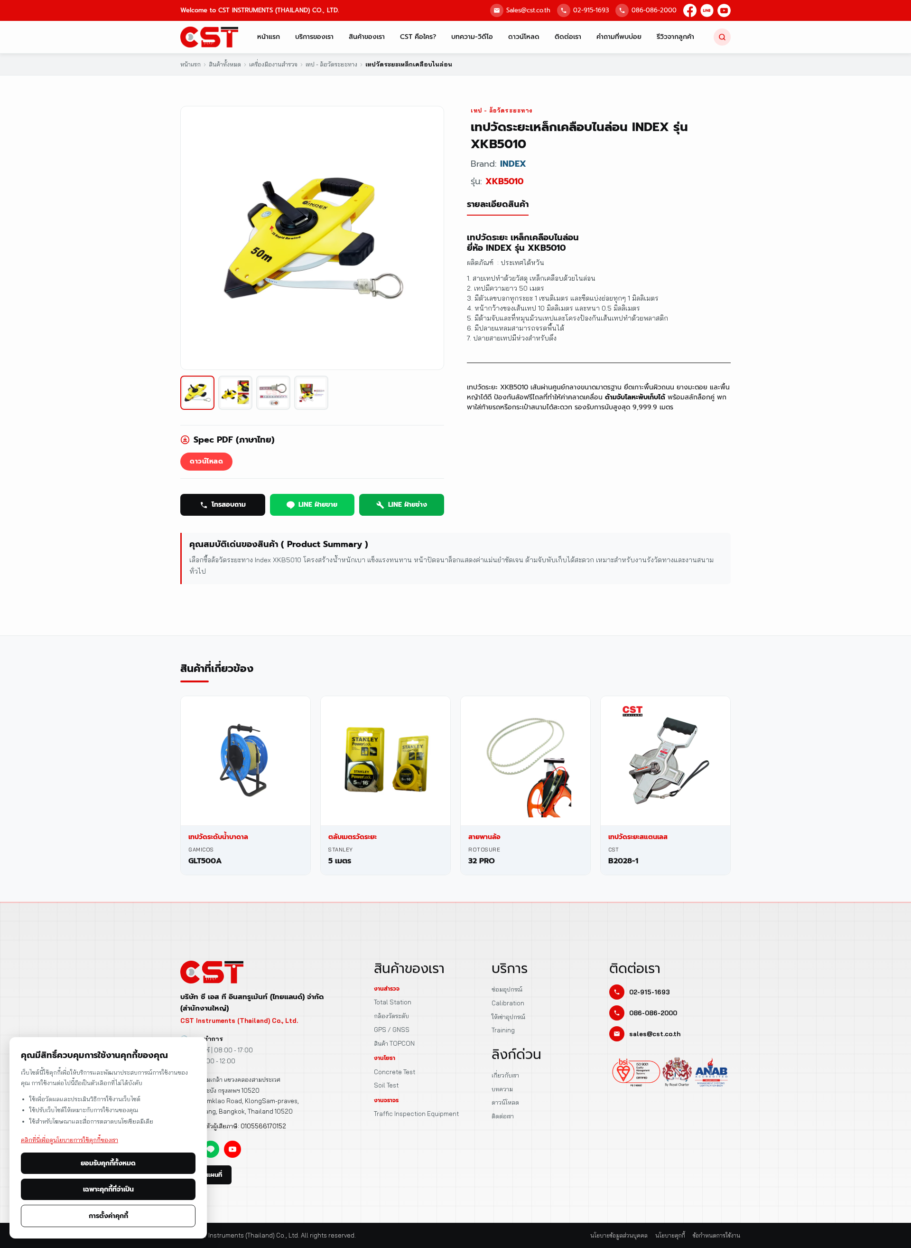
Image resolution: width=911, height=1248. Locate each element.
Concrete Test (394, 1072)
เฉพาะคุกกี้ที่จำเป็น (108, 1189)
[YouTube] (724, 10)
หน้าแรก (268, 37)
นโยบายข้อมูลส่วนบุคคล (619, 1235)
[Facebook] (690, 10)
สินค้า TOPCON (394, 1043)
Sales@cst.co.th (528, 10)
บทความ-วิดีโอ (472, 37)
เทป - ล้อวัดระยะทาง (501, 110)
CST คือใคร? (418, 37)
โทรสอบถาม (229, 505)
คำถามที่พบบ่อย (618, 37)
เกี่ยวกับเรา (505, 1075)
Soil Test (386, 1085)
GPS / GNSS (391, 1029)
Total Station (392, 1002)
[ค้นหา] (722, 37)
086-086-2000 (654, 10)
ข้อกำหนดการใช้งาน (716, 1235)
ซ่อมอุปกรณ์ (507, 989)
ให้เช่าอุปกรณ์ (508, 1017)
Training (503, 1030)
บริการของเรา (314, 37)
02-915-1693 (591, 10)
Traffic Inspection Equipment (416, 1113)
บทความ (502, 1089)
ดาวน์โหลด (523, 37)
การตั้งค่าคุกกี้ (108, 1216)
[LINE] (707, 10)
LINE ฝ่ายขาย (317, 505)
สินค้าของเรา (367, 37)
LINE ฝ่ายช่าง (407, 505)
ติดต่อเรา (568, 37)
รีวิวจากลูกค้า (675, 37)
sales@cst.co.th (654, 1034)
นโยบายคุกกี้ (670, 1235)
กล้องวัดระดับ (391, 1016)
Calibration (508, 1003)
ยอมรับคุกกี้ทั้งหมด (108, 1163)
